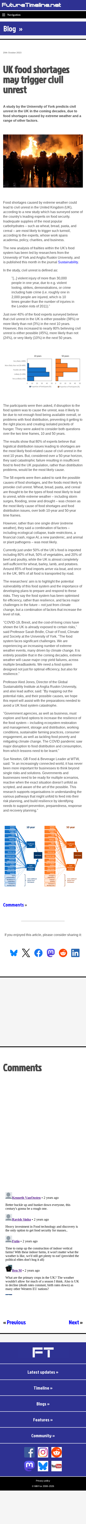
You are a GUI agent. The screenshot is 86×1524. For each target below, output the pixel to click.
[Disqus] (43, 1135)
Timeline (41, 1388)
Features (41, 1419)
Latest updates (41, 1372)
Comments (13, 904)
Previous (16, 1322)
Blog (9, 28)
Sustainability (68, 262)
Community (41, 1435)
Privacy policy (43, 1480)
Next (74, 1322)
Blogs (41, 1403)
